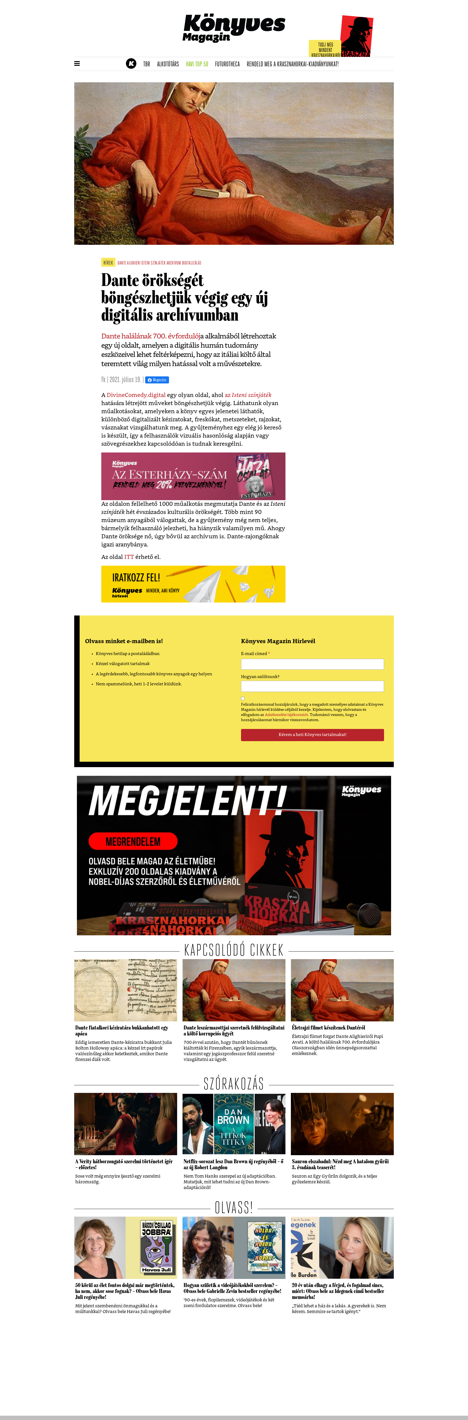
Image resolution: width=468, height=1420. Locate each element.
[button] (77, 64)
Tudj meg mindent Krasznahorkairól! (326, 50)
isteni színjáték (153, 263)
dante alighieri (129, 263)
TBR (148, 64)
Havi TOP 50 (199, 64)
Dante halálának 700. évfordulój (150, 336)
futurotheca (229, 64)
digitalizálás (192, 263)
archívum (174, 263)
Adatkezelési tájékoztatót (286, 715)
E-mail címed (255, 654)
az (247, 395)
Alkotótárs (170, 64)
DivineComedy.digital (136, 395)
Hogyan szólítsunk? (260, 677)
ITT (129, 557)
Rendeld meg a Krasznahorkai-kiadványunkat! (294, 64)
